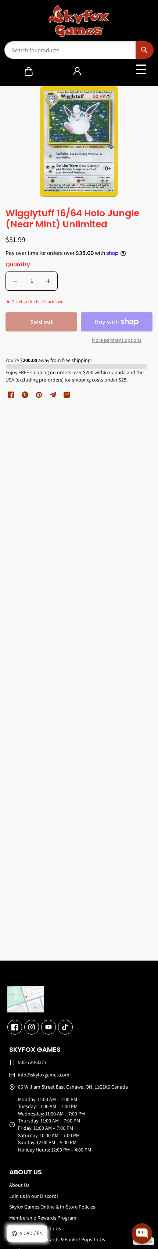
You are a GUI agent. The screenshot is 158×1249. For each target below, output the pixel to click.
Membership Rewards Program (42, 1217)
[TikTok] (65, 1027)
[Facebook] (14, 1027)
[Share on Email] (66, 394)
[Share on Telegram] (52, 394)
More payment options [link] (116, 340)
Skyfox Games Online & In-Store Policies (52, 1206)
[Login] (77, 71)
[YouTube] (48, 1027)
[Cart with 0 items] (28, 71)
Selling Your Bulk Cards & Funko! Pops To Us (57, 1239)
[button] (28, 71)
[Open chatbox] (142, 1233)
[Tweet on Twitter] (24, 394)
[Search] (145, 50)
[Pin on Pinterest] (38, 394)
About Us (19, 1185)
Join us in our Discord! (33, 1196)
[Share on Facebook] (11, 394)
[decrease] (15, 281)
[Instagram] (31, 1027)
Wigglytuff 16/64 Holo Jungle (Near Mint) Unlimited (72, 219)
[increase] (48, 281)
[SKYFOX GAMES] (79, 21)
